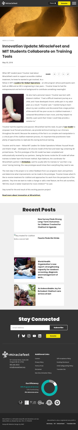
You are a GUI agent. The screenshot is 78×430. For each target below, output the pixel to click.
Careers (37, 358)
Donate (64, 3)
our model (68, 127)
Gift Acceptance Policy (64, 358)
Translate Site (61, 369)
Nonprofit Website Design (10, 424)
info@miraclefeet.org (17, 367)
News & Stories (8, 41)
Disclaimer (38, 369)
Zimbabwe (26, 162)
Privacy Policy (39, 362)
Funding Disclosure (63, 362)
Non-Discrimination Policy (43, 373)
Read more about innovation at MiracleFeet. (21, 195)
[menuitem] (44, 358)
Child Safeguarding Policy (65, 366)
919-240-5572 (14, 365)
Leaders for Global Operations (27, 83)
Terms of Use (39, 366)
